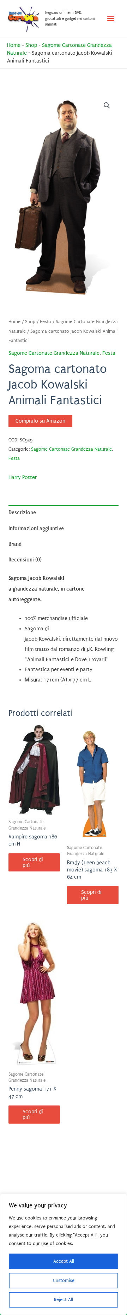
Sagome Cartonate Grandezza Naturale (53, 353)
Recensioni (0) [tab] (25, 559)
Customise (63, 1280)
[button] (107, 105)
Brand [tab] (15, 544)
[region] (63, 1254)
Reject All (63, 1299)
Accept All (63, 1261)
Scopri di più (33, 862)
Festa (45, 322)
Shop (31, 45)
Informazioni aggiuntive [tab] (36, 528)
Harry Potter (22, 477)
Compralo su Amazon (40, 421)
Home (13, 45)
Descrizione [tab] (22, 512)
